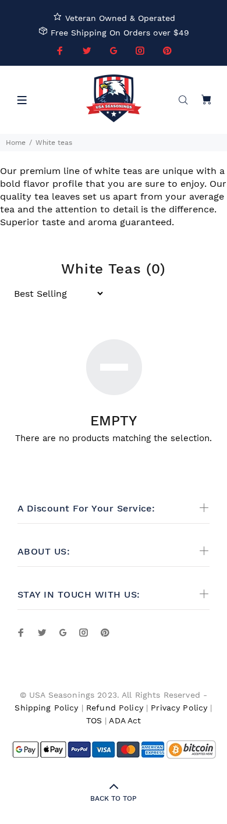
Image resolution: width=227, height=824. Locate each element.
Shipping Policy (46, 707)
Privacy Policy (179, 707)
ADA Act (125, 720)
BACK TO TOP (113, 798)
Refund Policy (114, 707)
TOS (94, 720)
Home (16, 142)
